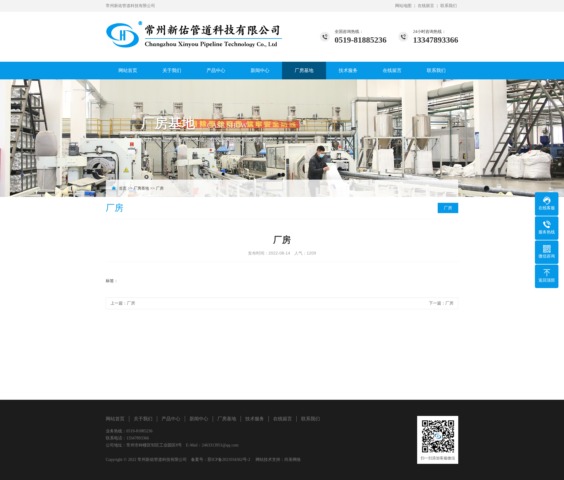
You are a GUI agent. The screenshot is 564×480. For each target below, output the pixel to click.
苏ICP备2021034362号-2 (228, 459)
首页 (123, 188)
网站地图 (403, 6)
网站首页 (127, 70)
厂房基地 (304, 70)
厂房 (160, 188)
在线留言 (426, 6)
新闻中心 (260, 70)
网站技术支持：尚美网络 (278, 459)
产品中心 (216, 70)
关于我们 (171, 70)
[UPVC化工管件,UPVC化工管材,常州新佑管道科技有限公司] (194, 31)
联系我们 (448, 6)
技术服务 (348, 70)
